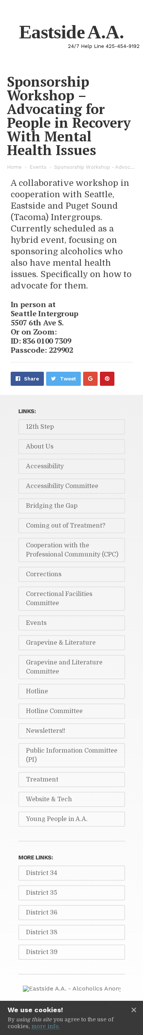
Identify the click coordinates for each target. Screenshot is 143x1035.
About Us (39, 446)
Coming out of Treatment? (65, 525)
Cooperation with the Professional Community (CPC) (72, 550)
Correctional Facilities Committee (59, 599)
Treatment (42, 779)
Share (31, 379)
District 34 (41, 873)
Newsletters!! (45, 731)
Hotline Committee (54, 711)
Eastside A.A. (71, 32)
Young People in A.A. (57, 819)
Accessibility (45, 466)
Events (38, 167)
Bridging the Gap (51, 505)
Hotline (37, 691)
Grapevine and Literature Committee (64, 667)
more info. (45, 1026)
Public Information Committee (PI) (71, 755)
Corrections (43, 574)
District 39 (42, 952)
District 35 (41, 892)
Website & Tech (49, 799)
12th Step (40, 426)
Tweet (68, 379)
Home (14, 167)
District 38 (42, 932)
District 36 (42, 912)
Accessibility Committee (62, 486)
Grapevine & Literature (61, 642)
